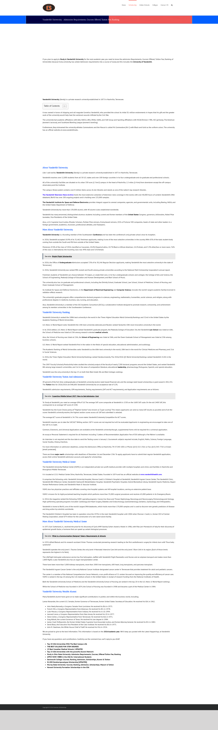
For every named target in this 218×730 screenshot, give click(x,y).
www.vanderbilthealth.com (151, 474)
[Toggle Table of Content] (63, 106)
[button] (172, 5)
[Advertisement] (106, 41)
